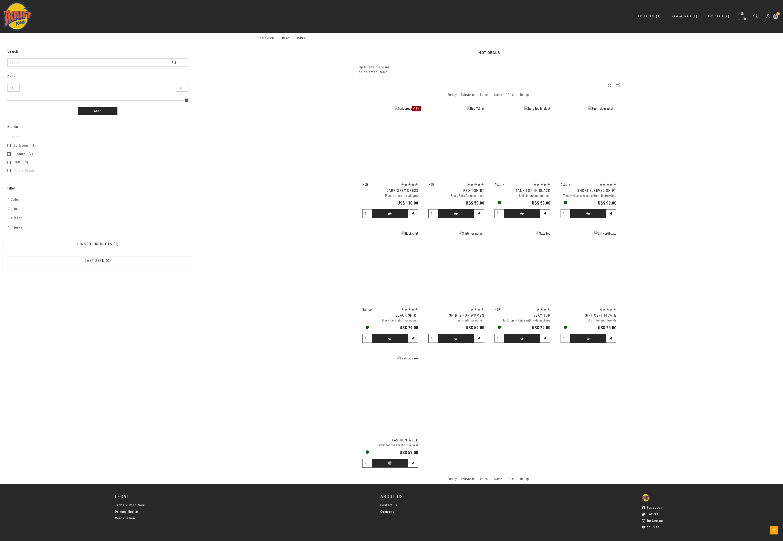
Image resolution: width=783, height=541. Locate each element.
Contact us (388, 505)
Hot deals (300, 38)
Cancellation (125, 518)
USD (743, 19)
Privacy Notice (126, 512)
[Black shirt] (390, 268)
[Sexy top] (522, 268)
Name (498, 95)
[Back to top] (774, 530)
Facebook (654, 507)
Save (98, 111)
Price (511, 95)
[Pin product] (413, 213)
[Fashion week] (390, 393)
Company (387, 512)
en (742, 14)
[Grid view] (609, 85)
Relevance (467, 95)
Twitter (652, 514)
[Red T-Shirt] (456, 143)
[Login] (768, 16)
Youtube (653, 527)
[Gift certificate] (588, 268)
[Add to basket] (390, 213)
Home (285, 38)
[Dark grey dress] (390, 143)
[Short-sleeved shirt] (588, 143)
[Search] (756, 16)
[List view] (618, 85)
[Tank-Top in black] (522, 143)
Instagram (655, 520)
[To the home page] (17, 16)
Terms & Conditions (130, 505)
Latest (484, 95)
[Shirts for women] (456, 268)
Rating (524, 95)
